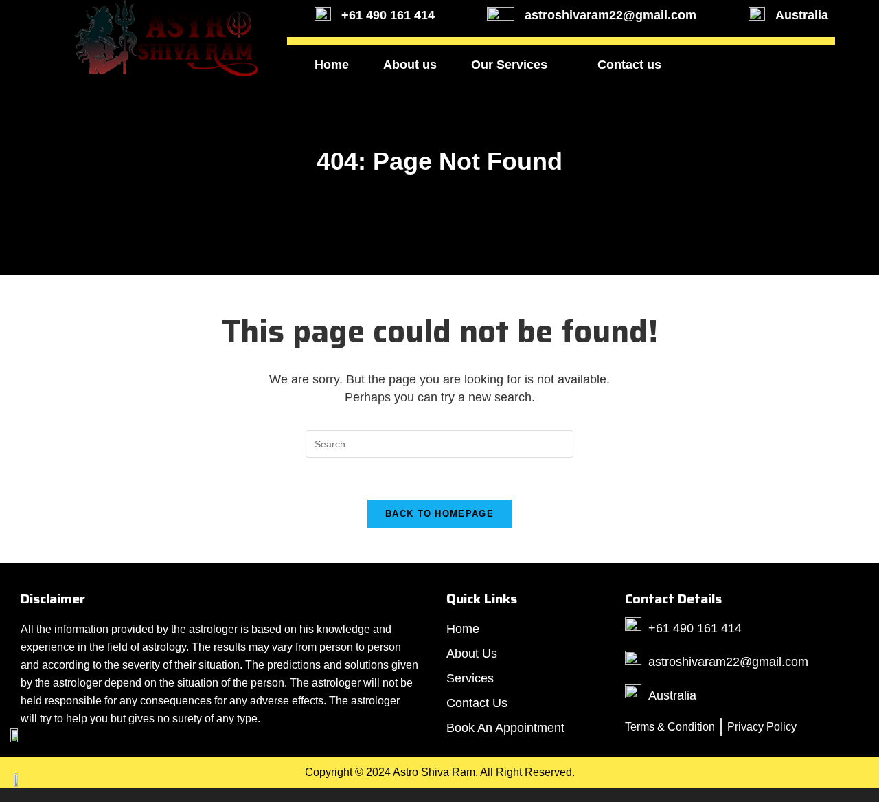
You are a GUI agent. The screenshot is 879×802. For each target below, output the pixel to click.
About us (410, 64)
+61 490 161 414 (388, 15)
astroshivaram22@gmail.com (610, 15)
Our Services (509, 64)
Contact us (629, 64)
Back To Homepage (439, 514)
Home (332, 64)
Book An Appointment (760, 64)
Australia (801, 15)
